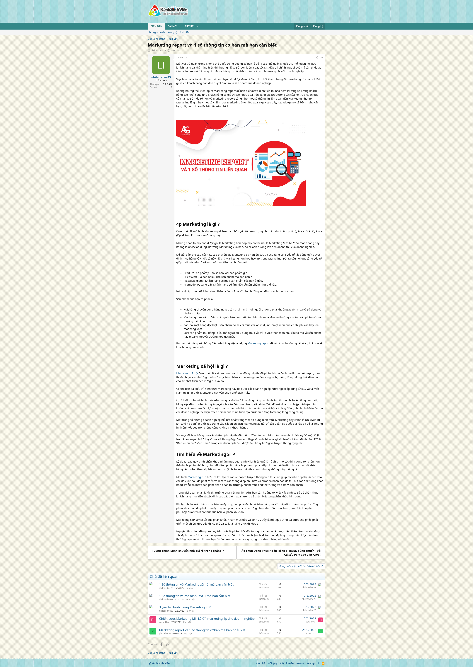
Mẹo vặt (188, 633)
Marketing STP (197, 477)
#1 (321, 57)
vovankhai (164, 622)
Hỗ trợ (300, 663)
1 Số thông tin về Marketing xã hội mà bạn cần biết (196, 584)
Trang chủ (313, 663)
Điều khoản (287, 663)
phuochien (164, 633)
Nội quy (272, 663)
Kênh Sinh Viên (160, 663)
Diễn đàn (156, 26)
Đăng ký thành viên (179, 32)
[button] (180, 26)
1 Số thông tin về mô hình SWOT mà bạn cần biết (194, 596)
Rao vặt (189, 588)
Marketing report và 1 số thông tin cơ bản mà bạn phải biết (202, 630)
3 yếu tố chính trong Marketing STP (185, 607)
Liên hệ (260, 663)
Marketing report (258, 343)
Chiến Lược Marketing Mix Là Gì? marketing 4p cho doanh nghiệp (207, 618)
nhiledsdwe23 (158, 50)
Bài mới (172, 26)
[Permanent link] (222, 224)
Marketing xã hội (187, 373)
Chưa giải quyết (156, 32)
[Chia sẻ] (316, 58)
